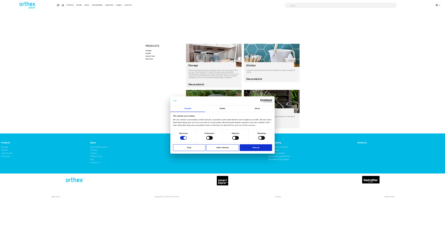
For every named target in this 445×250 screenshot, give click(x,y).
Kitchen (148, 53)
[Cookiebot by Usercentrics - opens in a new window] (262, 101)
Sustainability (97, 5)
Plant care (149, 59)
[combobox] (340, 5)
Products (70, 5)
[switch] (209, 138)
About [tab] (257, 108)
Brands (79, 5)
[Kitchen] (272, 55)
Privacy (278, 196)
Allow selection (222, 147)
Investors (128, 5)
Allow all (255, 147)
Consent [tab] (187, 108)
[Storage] (214, 55)
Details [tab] (222, 108)
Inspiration (109, 5)
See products (196, 84)
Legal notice (55, 196)
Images (119, 5)
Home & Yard (150, 56)
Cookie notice (389, 196)
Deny (189, 147)
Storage (148, 51)
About (86, 5)
